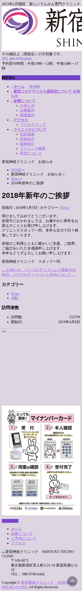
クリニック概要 (33, 148)
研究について (31, 153)
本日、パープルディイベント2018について (39, 275)
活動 (14, 298)
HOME (16, 170)
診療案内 (27, 110)
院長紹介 (27, 139)
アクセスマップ (33, 125)
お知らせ (27, 105)
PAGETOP (10, 521)
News (15, 179)
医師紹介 (27, 144)
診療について (22, 534)
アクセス (18, 543)
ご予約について (23, 538)
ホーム (16, 529)
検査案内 (27, 115)
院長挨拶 (27, 134)
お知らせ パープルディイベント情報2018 (39, 270)
